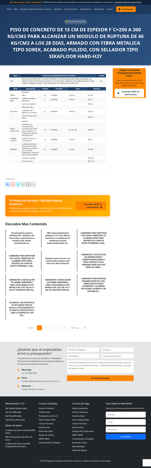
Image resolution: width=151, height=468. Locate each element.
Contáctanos (127, 9)
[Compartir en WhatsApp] (23, 184)
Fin (85, 327)
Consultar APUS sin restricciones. (127, 2)
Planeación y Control (48, 416)
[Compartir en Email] (34, 184)
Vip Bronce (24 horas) (15, 419)
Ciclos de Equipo (79, 450)
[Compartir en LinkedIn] (18, 184)
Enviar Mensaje (102, 378)
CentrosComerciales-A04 (76, 21)
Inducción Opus (46, 431)
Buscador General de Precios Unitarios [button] (35, 9)
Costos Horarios (71, 9)
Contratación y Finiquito (49, 442)
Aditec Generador (80, 408)
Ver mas (75, 327)
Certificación (44, 412)
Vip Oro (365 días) (13, 412)
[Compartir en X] (28, 184)
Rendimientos (85, 9)
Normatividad (78, 446)
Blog (16, 9)
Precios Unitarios (46, 408)
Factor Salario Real (47, 419)
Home (9, 9)
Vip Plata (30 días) (13, 416)
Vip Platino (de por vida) (16, 408)
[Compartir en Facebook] (7, 184)
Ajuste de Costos (46, 435)
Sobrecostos (44, 427)
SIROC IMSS (44, 439)
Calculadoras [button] (99, 9)
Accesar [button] (110, 9)
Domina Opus (78, 416)
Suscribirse (126, 436)
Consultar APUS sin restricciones (93, 205)
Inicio (31, 327)
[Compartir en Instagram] (13, 184)
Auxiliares (58, 9)
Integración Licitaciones (83, 431)
